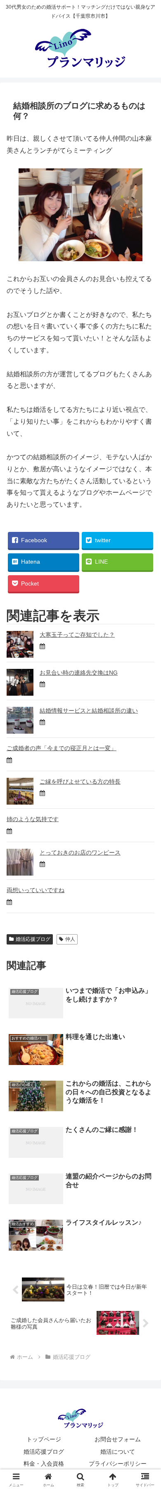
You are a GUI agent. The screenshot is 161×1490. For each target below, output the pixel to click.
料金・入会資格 (44, 1463)
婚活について (117, 1451)
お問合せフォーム (118, 1439)
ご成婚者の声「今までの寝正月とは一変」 (61, 748)
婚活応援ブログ (33, 939)
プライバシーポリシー (118, 1463)
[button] (144, 1168)
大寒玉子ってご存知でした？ (77, 634)
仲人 (70, 939)
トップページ (43, 1439)
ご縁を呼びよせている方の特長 (80, 781)
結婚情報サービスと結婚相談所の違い (89, 710)
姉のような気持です (33, 819)
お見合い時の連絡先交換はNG (79, 672)
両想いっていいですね (35, 890)
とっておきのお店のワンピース (80, 852)
